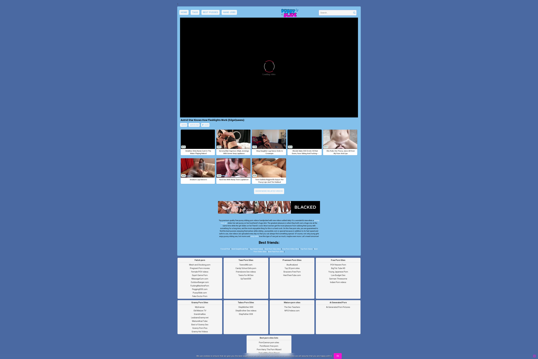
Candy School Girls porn (246, 268)
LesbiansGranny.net (199, 318)
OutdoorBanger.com (200, 282)
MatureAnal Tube (199, 321)
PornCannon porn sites (269, 342)
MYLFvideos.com (292, 311)
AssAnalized (292, 265)
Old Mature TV (199, 311)
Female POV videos (199, 272)
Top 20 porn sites (292, 268)
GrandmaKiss (200, 314)
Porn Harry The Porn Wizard (269, 349)
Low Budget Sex (338, 275)
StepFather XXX (246, 314)
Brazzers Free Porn (292, 272)
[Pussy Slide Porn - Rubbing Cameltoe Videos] (289, 13)
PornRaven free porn (269, 346)
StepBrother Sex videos (246, 311)
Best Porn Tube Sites (273, 249)
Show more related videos (269, 191)
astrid (183, 125)
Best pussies (210, 12)
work (206, 125)
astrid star (194, 125)
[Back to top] (529, 346)
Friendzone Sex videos (246, 272)
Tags (195, 12)
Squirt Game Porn (200, 275)
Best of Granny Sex (199, 324)
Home (184, 12)
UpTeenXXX (246, 279)
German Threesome (338, 279)
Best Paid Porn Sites (276, 252)
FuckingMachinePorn (200, 286)
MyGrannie (200, 307)
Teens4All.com (245, 265)
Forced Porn (225, 249)
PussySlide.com (200, 293)
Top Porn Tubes (306, 249)
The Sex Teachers (292, 307)
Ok (338, 356)
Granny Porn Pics (199, 328)
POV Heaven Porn (338, 265)
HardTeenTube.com (292, 275)
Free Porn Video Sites (290, 249)
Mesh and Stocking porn (199, 265)
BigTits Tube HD (338, 268)
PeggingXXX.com (199, 289)
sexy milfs (255, 236)
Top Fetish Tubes (256, 249)
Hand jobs (229, 12)
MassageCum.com (200, 279)
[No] (534, 356)
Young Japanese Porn (338, 272)
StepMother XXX (245, 307)
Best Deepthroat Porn (239, 249)
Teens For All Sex (245, 275)
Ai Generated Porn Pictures (338, 307)
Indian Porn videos (338, 282)
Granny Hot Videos (200, 331)
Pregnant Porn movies (200, 268)
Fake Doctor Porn (199, 296)
